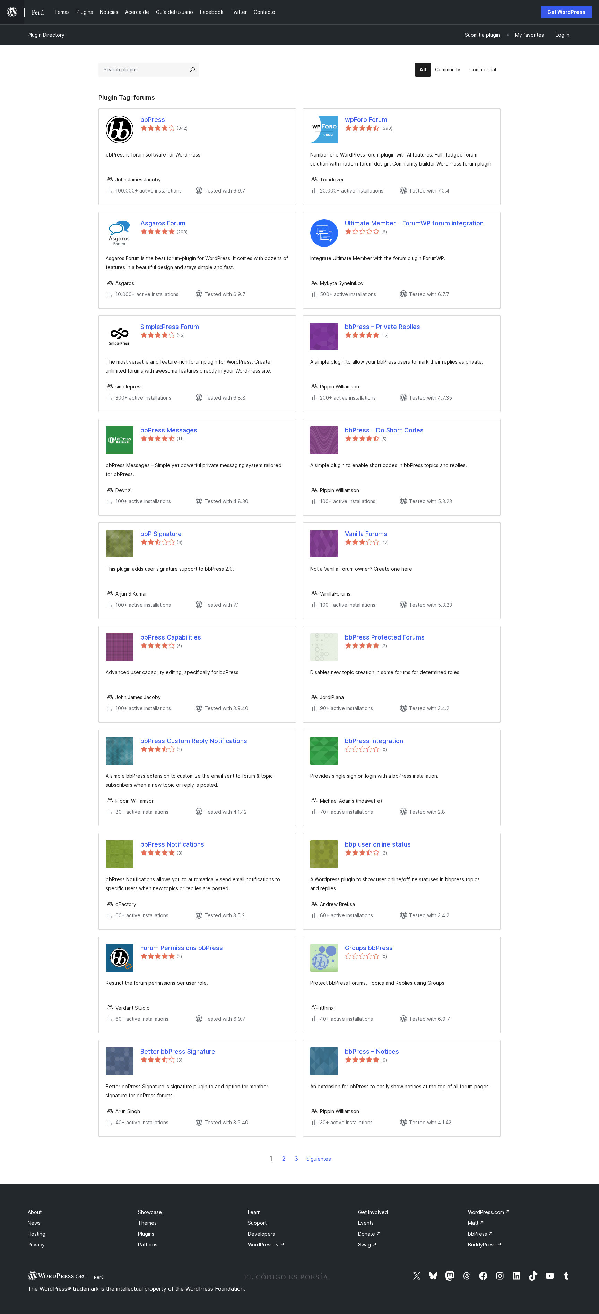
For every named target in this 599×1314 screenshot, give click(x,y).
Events (366, 1223)
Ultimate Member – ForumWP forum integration (414, 223)
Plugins (146, 1234)
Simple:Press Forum (169, 326)
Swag (367, 1245)
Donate (369, 1234)
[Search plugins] (192, 70)
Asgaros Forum (162, 223)
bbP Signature (161, 533)
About (35, 1212)
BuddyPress (485, 1245)
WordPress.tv (266, 1245)
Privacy (36, 1245)
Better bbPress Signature (177, 1051)
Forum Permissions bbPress (181, 947)
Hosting (36, 1234)
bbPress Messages (168, 430)
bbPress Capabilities (170, 637)
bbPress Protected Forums (385, 637)
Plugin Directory (46, 35)
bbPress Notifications (172, 844)
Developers (261, 1234)
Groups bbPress (369, 947)
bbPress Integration (374, 740)
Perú (99, 1277)
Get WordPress (566, 12)
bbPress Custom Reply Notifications (193, 740)
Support (257, 1223)
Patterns (147, 1245)
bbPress (152, 119)
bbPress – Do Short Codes (384, 430)
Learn (254, 1212)
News (34, 1223)
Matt (476, 1223)
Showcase (150, 1212)
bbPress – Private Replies (382, 326)
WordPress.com (489, 1212)
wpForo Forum (366, 119)
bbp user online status (378, 844)
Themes (147, 1223)
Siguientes (318, 1159)
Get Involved (373, 1212)
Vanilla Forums (366, 533)
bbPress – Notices (372, 1051)
